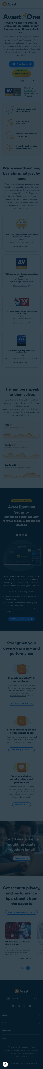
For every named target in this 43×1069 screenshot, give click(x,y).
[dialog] (21, 534)
